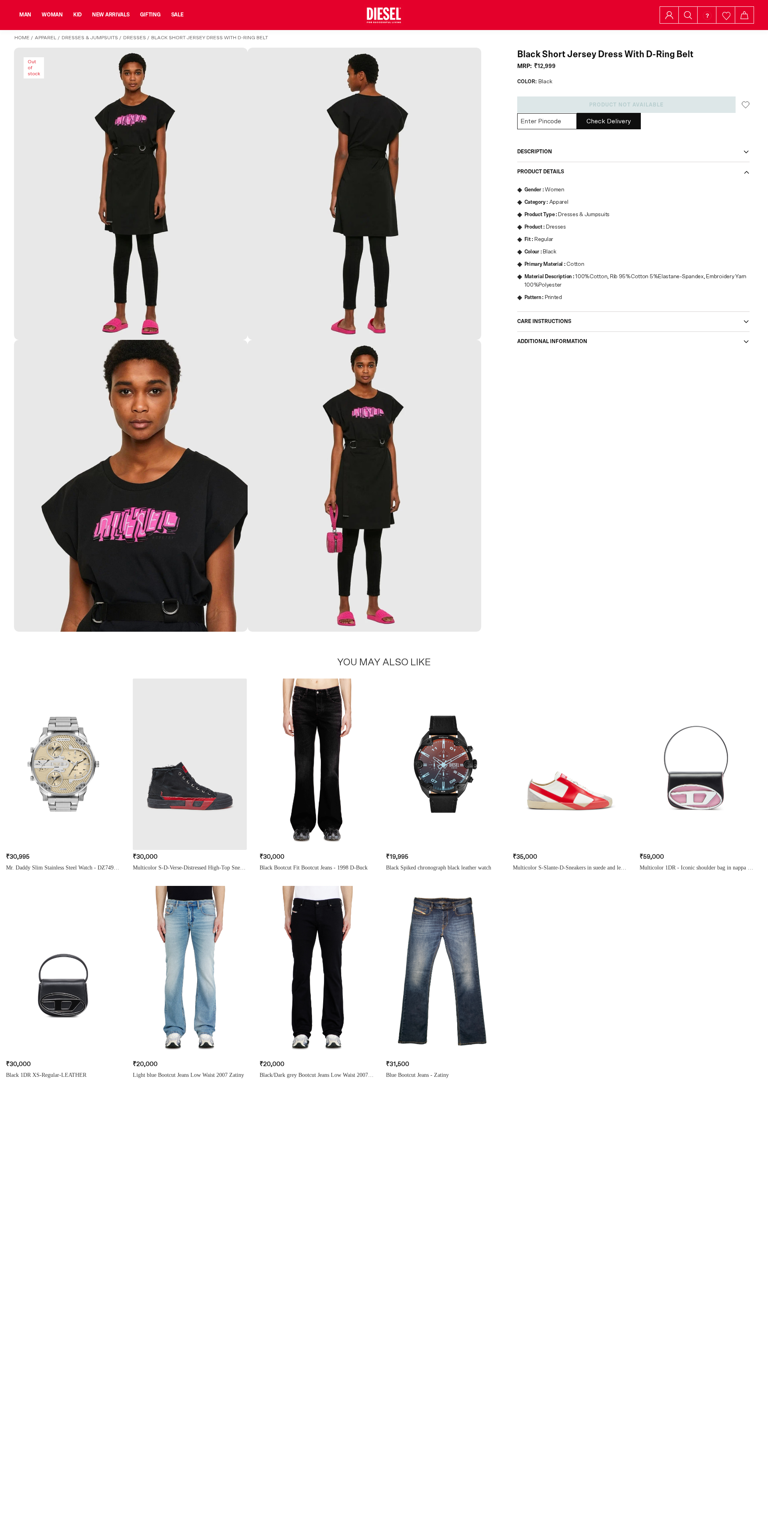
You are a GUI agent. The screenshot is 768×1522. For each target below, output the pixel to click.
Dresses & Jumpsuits (90, 37)
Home (22, 37)
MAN (25, 15)
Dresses (134, 37)
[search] (688, 15)
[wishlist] (725, 15)
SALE (177, 15)
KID (77, 15)
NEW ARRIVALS (111, 15)
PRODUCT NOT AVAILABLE (626, 105)
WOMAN (52, 15)
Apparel (45, 37)
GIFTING (150, 15)
